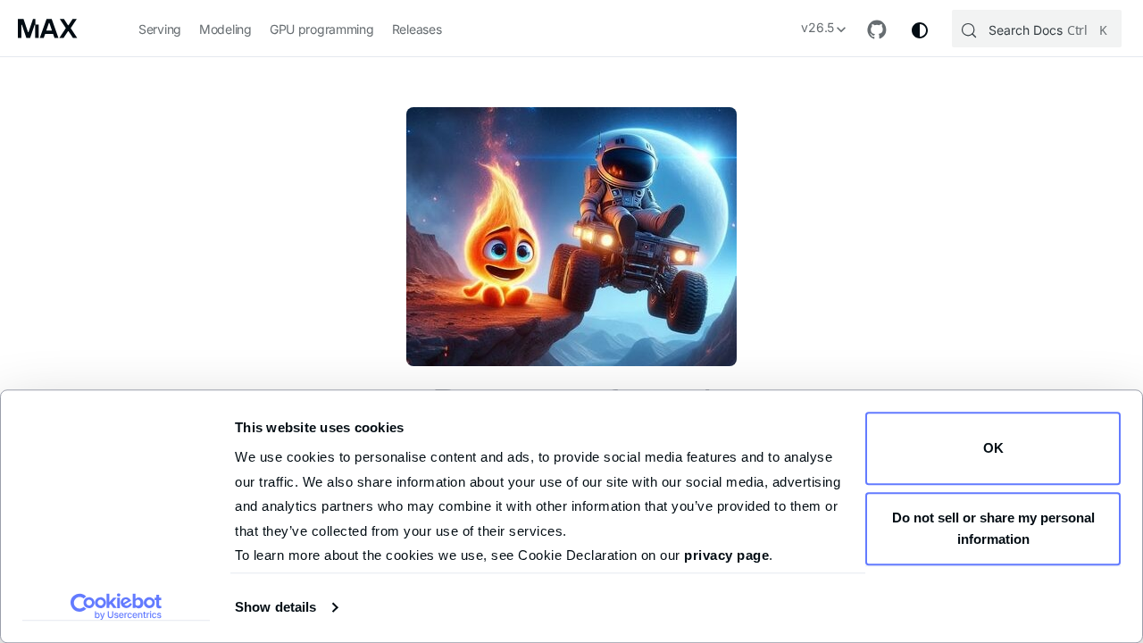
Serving (159, 29)
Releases (417, 29)
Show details (275, 606)
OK (993, 447)
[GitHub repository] (877, 30)
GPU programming (322, 29)
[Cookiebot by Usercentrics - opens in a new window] (116, 606)
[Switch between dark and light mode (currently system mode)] (919, 30)
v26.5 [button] (817, 27)
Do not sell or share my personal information (993, 528)
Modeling (225, 29)
